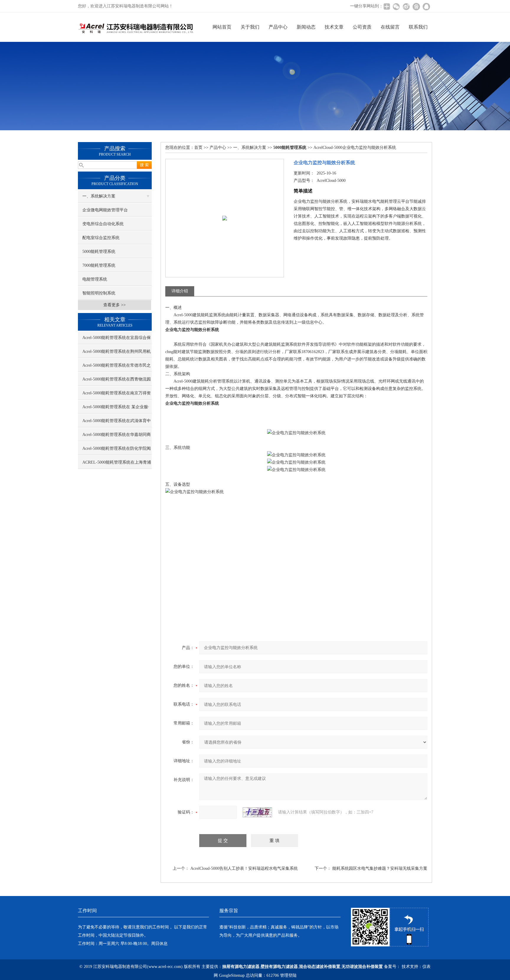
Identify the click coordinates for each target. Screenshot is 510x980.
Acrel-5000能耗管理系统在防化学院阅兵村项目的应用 (116, 450)
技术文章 (334, 26)
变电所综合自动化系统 (103, 224)
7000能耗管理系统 (98, 265)
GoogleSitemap (232, 975)
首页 (198, 147)
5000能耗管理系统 (98, 251)
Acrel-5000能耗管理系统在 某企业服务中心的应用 (115, 409)
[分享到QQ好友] (426, 6)
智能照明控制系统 (98, 293)
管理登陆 (288, 975)
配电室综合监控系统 (101, 237)
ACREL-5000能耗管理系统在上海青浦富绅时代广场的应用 (116, 464)
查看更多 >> (114, 305)
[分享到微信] (396, 6)
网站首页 (221, 26)
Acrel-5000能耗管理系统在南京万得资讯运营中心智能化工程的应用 (116, 395)
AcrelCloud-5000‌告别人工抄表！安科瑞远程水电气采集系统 (244, 868)
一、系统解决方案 (98, 196)
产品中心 (278, 26)
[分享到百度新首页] (416, 6)
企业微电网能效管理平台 (105, 210)
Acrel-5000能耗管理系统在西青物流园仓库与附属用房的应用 (116, 381)
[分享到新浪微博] (406, 6)
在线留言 (390, 26)
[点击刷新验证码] (257, 812)
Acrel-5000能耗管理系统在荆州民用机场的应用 (116, 353)
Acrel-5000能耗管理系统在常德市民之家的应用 (116, 367)
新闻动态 (306, 26)
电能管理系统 (94, 279)
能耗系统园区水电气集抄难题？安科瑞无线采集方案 (379, 868)
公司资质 (362, 26)
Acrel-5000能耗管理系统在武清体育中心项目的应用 (116, 423)
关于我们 (250, 26)
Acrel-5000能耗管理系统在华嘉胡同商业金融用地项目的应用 (116, 436)
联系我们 (418, 26)
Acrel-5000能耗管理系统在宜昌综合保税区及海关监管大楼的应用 (116, 339)
